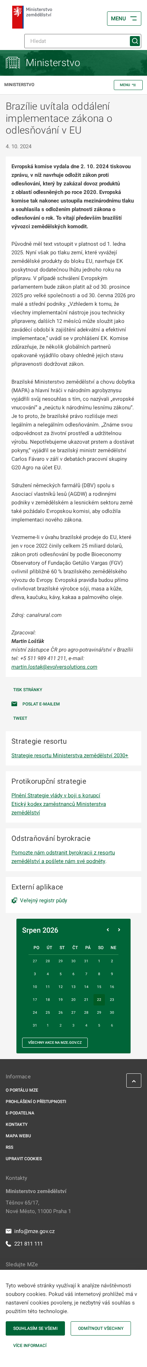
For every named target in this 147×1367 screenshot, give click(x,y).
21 (86, 1000)
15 (99, 987)
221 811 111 (28, 1244)
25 (48, 1012)
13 (73, 987)
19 (61, 1000)
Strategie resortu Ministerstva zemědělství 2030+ (69, 755)
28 (86, 1012)
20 (73, 1000)
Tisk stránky (27, 689)
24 (35, 1012)
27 (73, 1012)
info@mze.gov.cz (34, 1231)
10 (35, 987)
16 (112, 987)
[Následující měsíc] (119, 930)
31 (35, 1025)
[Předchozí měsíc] (107, 930)
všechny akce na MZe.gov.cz (55, 1042)
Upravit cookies (24, 1158)
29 (99, 1012)
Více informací (29, 1345)
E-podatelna (20, 1113)
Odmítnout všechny (100, 1328)
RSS (9, 1147)
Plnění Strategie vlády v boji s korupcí (55, 795)
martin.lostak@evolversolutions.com (54, 667)
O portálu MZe (22, 1090)
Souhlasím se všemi (35, 1328)
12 (61, 987)
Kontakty (16, 1124)
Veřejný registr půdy (43, 900)
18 (48, 1000)
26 (61, 1012)
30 (112, 1012)
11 (48, 987)
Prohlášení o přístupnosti (36, 1101)
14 (86, 987)
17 (35, 1000)
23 (112, 1000)
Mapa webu (18, 1135)
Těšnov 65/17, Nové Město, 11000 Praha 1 (38, 1206)
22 (99, 1000)
